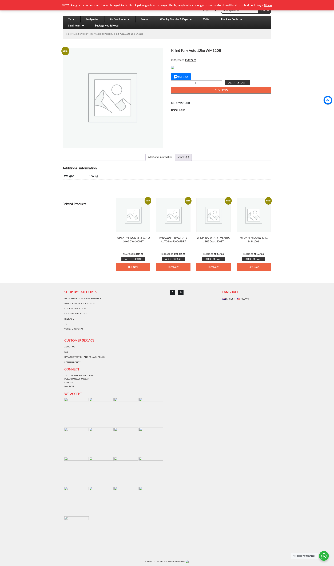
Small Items (74, 25)
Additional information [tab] (160, 157)
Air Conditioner (118, 19)
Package (69, 318)
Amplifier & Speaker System (79, 303)
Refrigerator (92, 19)
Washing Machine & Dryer (174, 19)
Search (264, 10)
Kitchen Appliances (75, 308)
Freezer (145, 19)
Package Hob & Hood (106, 25)
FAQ (66, 352)
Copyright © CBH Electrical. (156, 561)
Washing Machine (103, 34)
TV (69, 19)
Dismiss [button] (268, 5)
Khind (182, 109)
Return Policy (72, 362)
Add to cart (237, 82)
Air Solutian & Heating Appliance (82, 298)
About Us (69, 346)
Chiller (206, 19)
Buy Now (221, 90)
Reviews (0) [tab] (183, 157)
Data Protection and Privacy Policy (84, 357)
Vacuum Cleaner (73, 329)
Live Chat (183, 76)
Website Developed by (177, 561)
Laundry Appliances (83, 34)
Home (68, 34)
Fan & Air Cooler (230, 19)
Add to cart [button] (133, 259)
